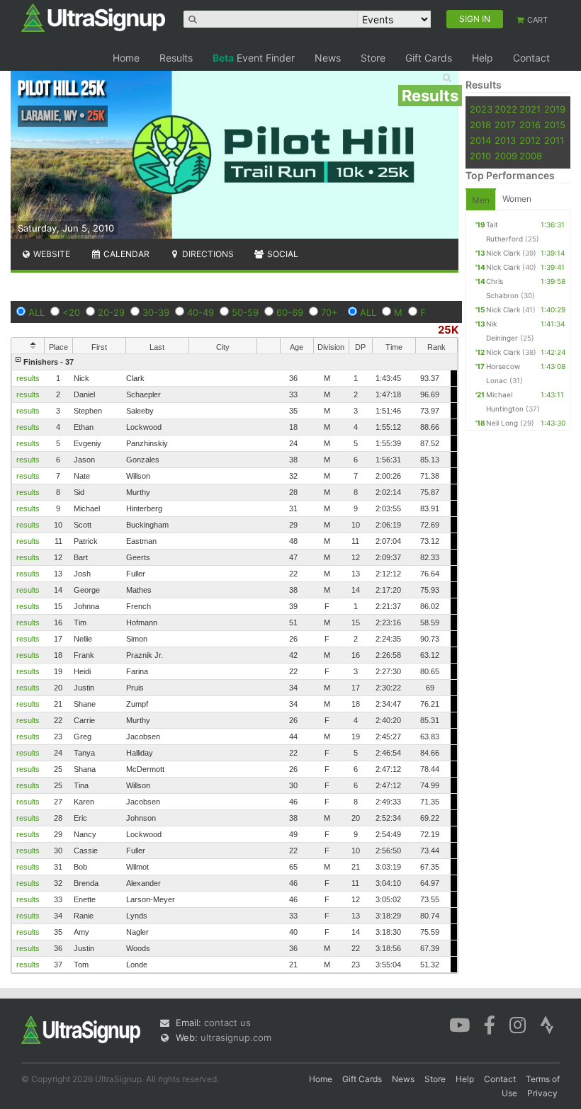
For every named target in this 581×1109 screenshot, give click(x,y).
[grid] (234, 663)
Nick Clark (503, 253)
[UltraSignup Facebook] (489, 1024)
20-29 (111, 312)
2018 (480, 124)
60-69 (289, 312)
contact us (227, 1022)
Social (281, 254)
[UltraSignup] (93, 17)
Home (126, 58)
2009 (506, 155)
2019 (554, 109)
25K (448, 329)
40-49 (200, 312)
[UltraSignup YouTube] (459, 1024)
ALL (36, 312)
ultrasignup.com (236, 1037)
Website (50, 254)
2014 (480, 140)
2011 (554, 140)
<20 (71, 312)
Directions (207, 254)
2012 (530, 140)
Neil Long (502, 423)
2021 (530, 109)
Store (373, 58)
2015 (554, 124)
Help (482, 58)
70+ (329, 312)
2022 (506, 109)
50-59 (245, 312)
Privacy (542, 1093)
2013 (505, 140)
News (328, 58)
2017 (505, 124)
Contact (531, 58)
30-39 (155, 312)
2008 (530, 155)
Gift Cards (428, 58)
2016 (530, 124)
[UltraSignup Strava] (547, 1024)
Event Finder (254, 58)
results (28, 378)
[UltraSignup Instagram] (517, 1024)
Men (481, 200)
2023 (481, 109)
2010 (480, 155)
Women (516, 198)
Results (176, 58)
